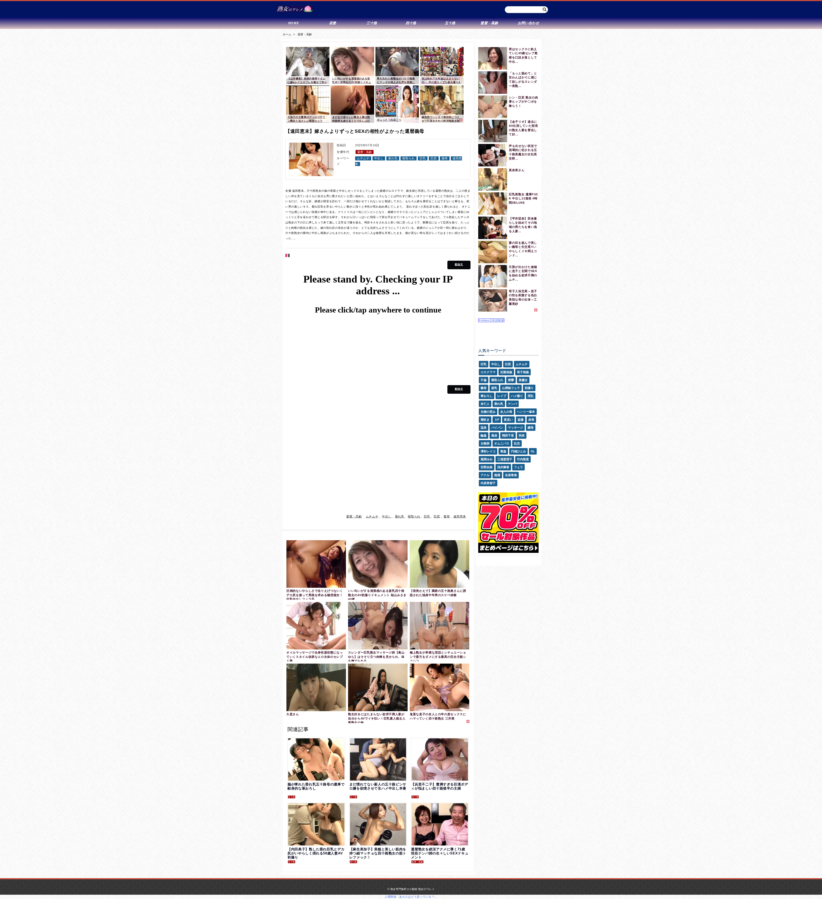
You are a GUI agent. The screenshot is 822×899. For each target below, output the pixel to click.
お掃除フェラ (511, 388)
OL (533, 451)
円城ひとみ (518, 451)
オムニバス (501, 443)
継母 (531, 427)
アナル (485, 475)
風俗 (494, 435)
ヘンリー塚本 (526, 411)
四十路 (415, 797)
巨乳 (423, 158)
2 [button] (289, 255)
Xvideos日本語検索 (491, 320)
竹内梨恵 (523, 459)
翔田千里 (508, 435)
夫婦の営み (488, 411)
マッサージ (515, 427)
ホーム (287, 34)
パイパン (497, 427)
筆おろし (487, 396)
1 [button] (286, 255)
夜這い (508, 419)
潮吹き (485, 419)
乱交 (517, 443)
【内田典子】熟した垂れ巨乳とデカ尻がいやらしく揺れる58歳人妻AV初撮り (315, 853)
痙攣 (511, 380)
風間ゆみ (487, 459)
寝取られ (408, 158)
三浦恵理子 (504, 459)
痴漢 (497, 475)
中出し (379, 158)
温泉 (484, 427)
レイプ (501, 396)
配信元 (459, 264)
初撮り (529, 388)
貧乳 (494, 388)
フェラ (518, 467)
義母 (445, 158)
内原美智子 (488, 483)
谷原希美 (511, 475)
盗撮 (521, 419)
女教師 (485, 443)
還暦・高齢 (305, 34)
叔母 (531, 419)
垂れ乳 (393, 158)
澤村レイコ (488, 451)
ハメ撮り (517, 396)
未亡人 (485, 403)
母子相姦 (523, 372)
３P (496, 419)
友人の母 (506, 411)
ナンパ (512, 403)
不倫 (484, 380)
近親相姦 (506, 372)
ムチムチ (363, 158)
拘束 (522, 435)
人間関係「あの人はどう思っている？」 (411, 896)
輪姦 (484, 435)
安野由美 (487, 467)
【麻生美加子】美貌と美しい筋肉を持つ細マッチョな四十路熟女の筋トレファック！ (377, 853)
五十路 (291, 797)
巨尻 (433, 158)
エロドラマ (488, 372)
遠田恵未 (459, 516)
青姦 (503, 451)
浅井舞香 (503, 467)
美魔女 (523, 380)
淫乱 (531, 396)
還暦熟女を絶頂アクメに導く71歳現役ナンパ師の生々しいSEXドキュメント (439, 853)
